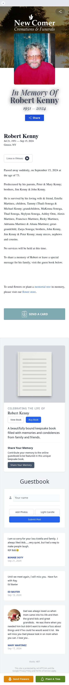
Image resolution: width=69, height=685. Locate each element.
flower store (29, 292)
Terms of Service (43, 670)
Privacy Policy (25, 670)
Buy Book (33, 419)
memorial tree (42, 286)
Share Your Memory (21, 464)
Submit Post (34, 519)
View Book (15, 419)
